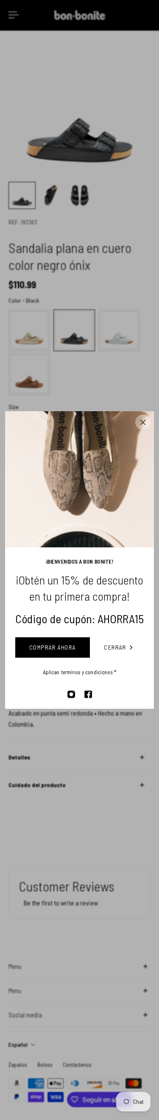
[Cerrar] (143, 422)
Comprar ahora (52, 647)
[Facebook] (88, 694)
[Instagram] (71, 694)
